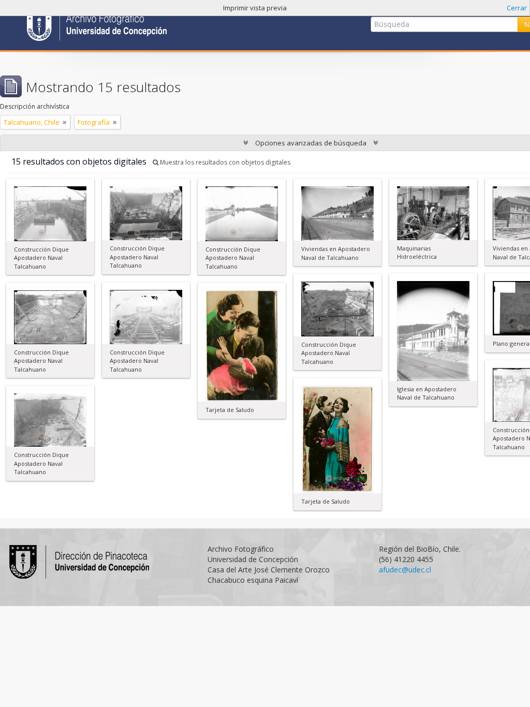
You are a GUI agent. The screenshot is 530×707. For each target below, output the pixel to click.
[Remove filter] (65, 122)
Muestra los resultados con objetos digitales (224, 162)
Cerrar (517, 7)
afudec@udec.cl (405, 570)
